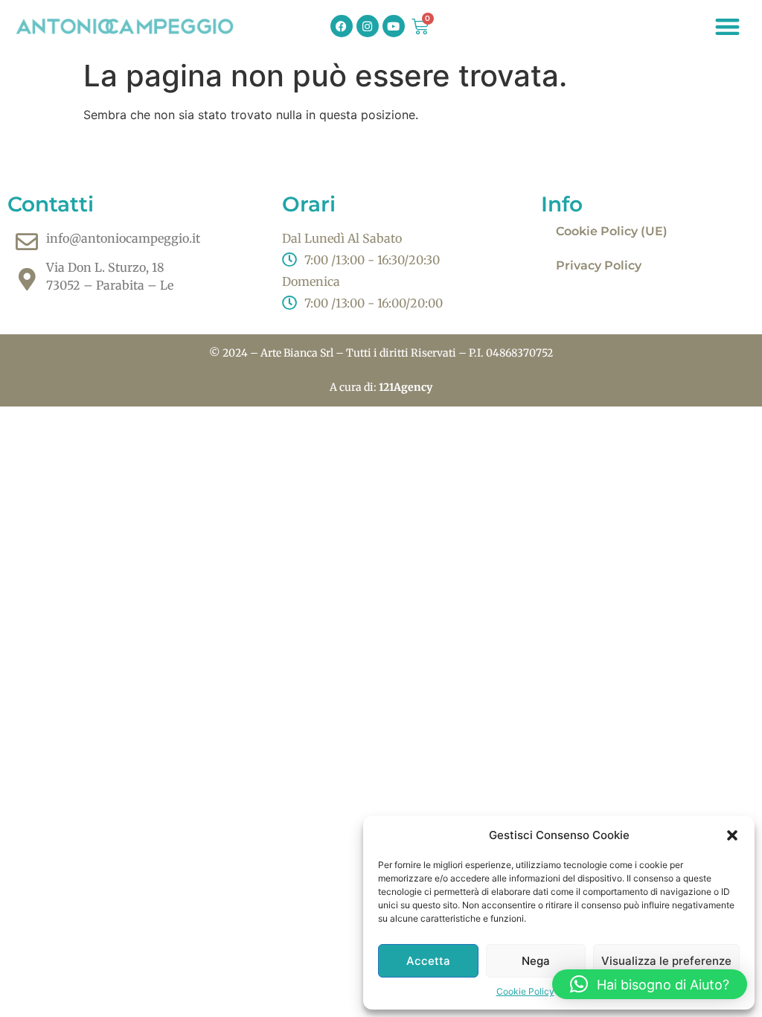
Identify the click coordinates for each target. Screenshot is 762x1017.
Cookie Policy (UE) (611, 231)
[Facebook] (341, 26)
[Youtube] (393, 26)
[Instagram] (367, 26)
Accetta (428, 961)
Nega (536, 961)
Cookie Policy (525, 991)
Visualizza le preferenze (666, 961)
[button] (732, 835)
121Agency (405, 387)
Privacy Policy (598, 265)
